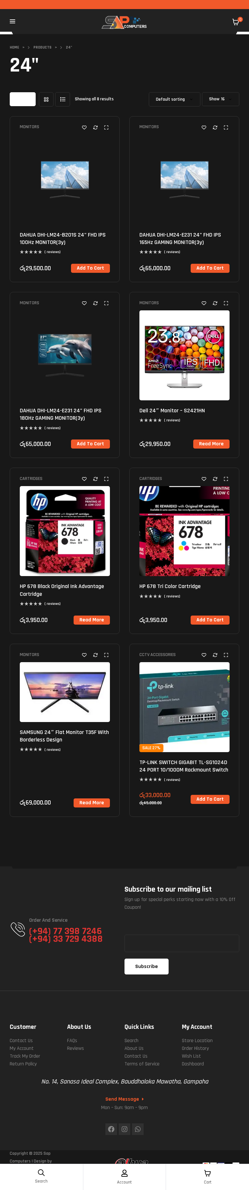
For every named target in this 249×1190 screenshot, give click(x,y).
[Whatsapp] (138, 1129)
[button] (90, 268)
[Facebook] (111, 1129)
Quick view (106, 127)
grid (46, 99)
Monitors (29, 127)
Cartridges (31, 479)
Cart (207, 1182)
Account (124, 1182)
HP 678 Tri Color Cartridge (170, 586)
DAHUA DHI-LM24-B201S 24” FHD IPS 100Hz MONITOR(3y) (63, 238)
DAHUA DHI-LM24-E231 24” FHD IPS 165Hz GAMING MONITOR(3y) (180, 238)
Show (214, 99)
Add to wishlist (84, 127)
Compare (95, 127)
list (62, 99)
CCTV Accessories (157, 655)
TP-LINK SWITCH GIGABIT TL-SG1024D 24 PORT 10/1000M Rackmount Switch (183, 766)
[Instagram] (124, 1129)
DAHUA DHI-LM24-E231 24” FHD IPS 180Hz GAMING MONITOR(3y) (60, 414)
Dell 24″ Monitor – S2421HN (172, 410)
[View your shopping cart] (235, 22)
